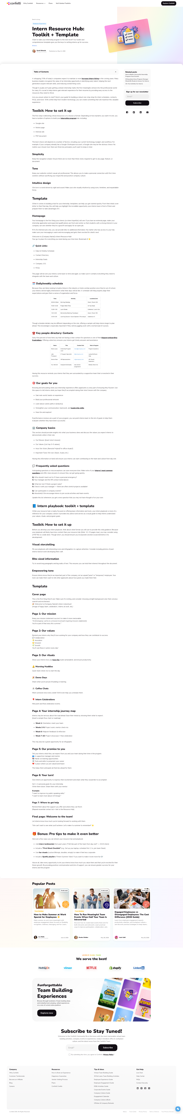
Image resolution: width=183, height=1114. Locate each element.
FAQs (138, 1080)
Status (125, 1112)
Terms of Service (154, 1112)
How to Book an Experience (61, 1073)
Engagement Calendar (101, 1096)
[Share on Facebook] (127, 112)
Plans (53, 1083)
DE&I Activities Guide (101, 1086)
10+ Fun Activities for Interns (134, 84)
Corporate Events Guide (102, 1090)
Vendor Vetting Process (60, 1080)
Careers (12, 1086)
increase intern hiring (90, 78)
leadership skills (77, 408)
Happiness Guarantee (59, 1076)
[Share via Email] (147, 112)
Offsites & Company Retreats (104, 1103)
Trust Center (132, 1112)
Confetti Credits (57, 1086)
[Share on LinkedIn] (140, 112)
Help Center (140, 1076)
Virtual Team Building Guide (103, 1073)
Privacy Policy (108, 1055)
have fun (56, 660)
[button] (41, 3)
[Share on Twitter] (134, 112)
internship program (68, 118)
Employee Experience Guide (103, 1080)
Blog (10, 1083)
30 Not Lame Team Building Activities (106, 1076)
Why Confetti (13, 1073)
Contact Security (142, 1083)
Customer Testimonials (17, 1076)
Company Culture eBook (102, 1100)
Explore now (47, 1013)
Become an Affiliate (16, 1080)
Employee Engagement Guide (104, 1083)
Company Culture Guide (102, 1093)
